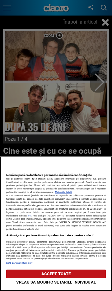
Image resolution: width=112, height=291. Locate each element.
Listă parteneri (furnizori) (19, 262)
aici (29, 215)
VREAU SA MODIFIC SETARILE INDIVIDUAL (56, 282)
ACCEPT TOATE (56, 273)
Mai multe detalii (63, 192)
